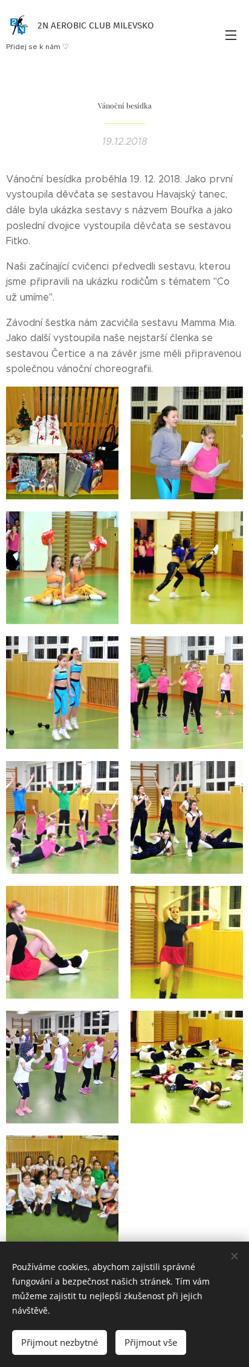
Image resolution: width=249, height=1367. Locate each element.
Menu (231, 34)
